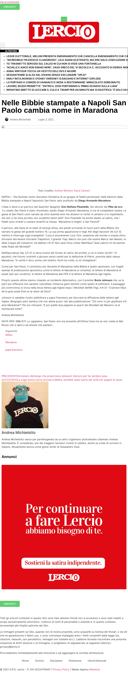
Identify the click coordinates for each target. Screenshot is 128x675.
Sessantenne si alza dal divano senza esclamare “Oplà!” (46, 74)
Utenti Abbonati (97, 660)
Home (25, 660)
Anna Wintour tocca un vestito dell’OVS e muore (41, 71)
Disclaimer (56, 660)
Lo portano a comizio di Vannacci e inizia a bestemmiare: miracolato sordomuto (63, 82)
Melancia (94, 669)
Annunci (9, 457)
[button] (2, 45)
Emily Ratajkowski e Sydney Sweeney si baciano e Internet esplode (53, 78)
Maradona (11, 342)
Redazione (75, 660)
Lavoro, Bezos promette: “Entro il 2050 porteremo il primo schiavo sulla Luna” (62, 86)
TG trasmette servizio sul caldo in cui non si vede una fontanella (53, 63)
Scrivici (39, 660)
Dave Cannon (82, 190)
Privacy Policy (61, 669)
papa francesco (13, 349)
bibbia (8, 335)
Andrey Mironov (63, 190)
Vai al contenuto (9, 1)
